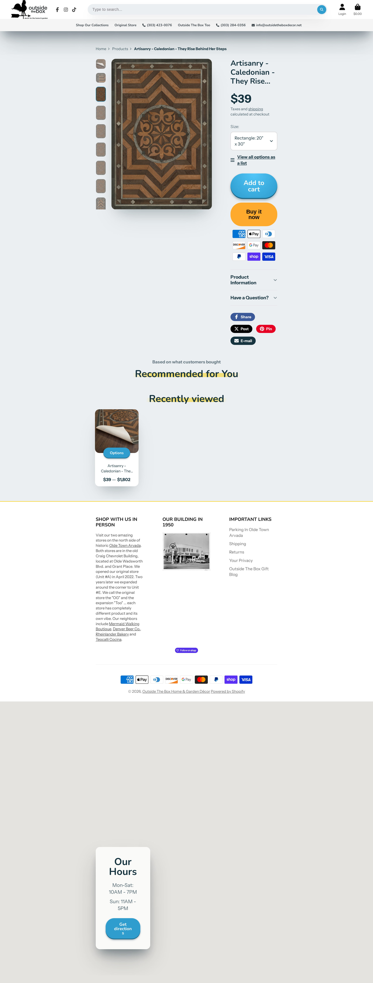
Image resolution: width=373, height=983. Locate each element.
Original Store (125, 25)
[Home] (29, 9)
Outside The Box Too (194, 25)
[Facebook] (57, 9)
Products (120, 48)
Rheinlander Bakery (112, 634)
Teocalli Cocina (108, 639)
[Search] (321, 9)
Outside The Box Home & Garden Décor (176, 691)
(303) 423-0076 (159, 25)
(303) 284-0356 (233, 25)
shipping (255, 109)
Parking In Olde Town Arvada (249, 532)
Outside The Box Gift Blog (249, 571)
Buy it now (254, 214)
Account (342, 9)
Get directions (123, 928)
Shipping (237, 543)
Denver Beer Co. (126, 629)
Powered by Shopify (228, 691)
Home (101, 48)
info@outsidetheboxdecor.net (279, 25)
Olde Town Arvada (125, 545)
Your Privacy (241, 560)
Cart (357, 9)
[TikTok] (74, 9)
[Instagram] (66, 9)
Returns (236, 552)
